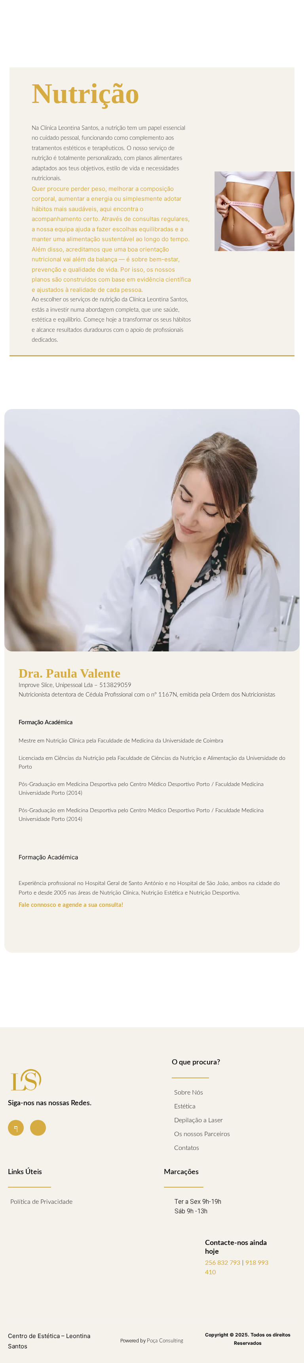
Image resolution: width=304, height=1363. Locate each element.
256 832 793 (223, 1263)
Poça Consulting (165, 1340)
